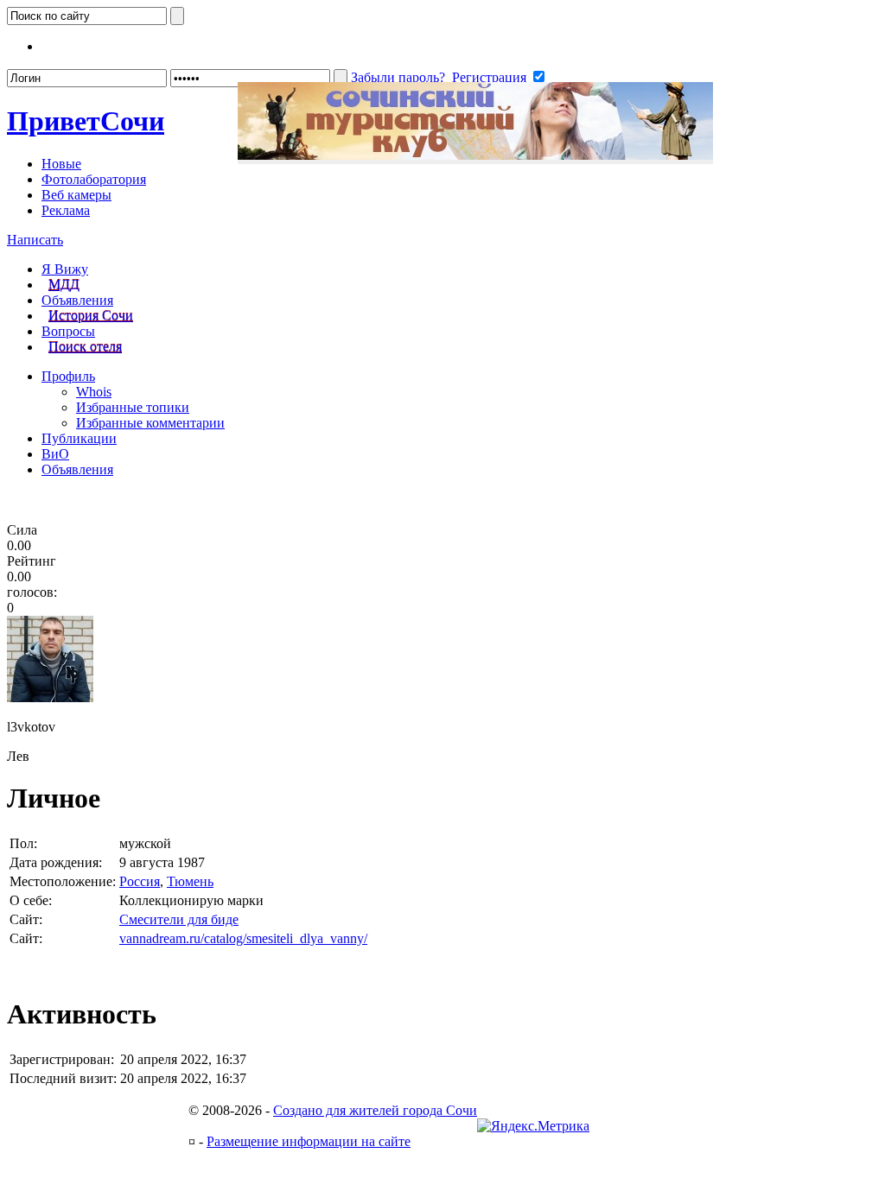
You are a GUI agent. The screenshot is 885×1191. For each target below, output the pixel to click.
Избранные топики (132, 407)
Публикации (79, 438)
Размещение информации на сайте (309, 1141)
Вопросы (68, 331)
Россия (139, 881)
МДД (64, 284)
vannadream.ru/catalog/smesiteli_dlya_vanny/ (243, 938)
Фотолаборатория (93, 179)
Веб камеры (76, 194)
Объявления (77, 300)
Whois (93, 391)
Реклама (65, 210)
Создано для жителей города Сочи (375, 1110)
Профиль (68, 376)
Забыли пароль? (398, 77)
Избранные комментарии (150, 422)
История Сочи (90, 315)
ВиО (55, 454)
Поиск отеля (85, 346)
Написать (35, 239)
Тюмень (190, 881)
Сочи (85, 120)
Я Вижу (64, 269)
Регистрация (489, 77)
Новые (61, 163)
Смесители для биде (179, 919)
